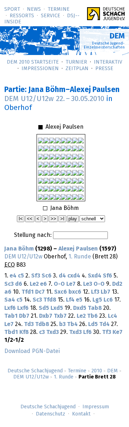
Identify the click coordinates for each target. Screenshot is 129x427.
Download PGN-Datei (32, 351)
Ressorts (22, 15)
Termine (59, 9)
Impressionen (40, 68)
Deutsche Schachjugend (35, 370)
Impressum (95, 406)
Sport (12, 9)
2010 (96, 370)
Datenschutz (50, 414)
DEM (112, 370)
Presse (104, 68)
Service (50, 15)
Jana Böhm (19, 249)
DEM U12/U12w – (54, 98)
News (34, 9)
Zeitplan (77, 68)
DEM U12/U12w (31, 377)
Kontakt (81, 414)
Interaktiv (108, 62)
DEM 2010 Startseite (33, 62)
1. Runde (63, 377)
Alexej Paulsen (78, 249)
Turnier (76, 62)
